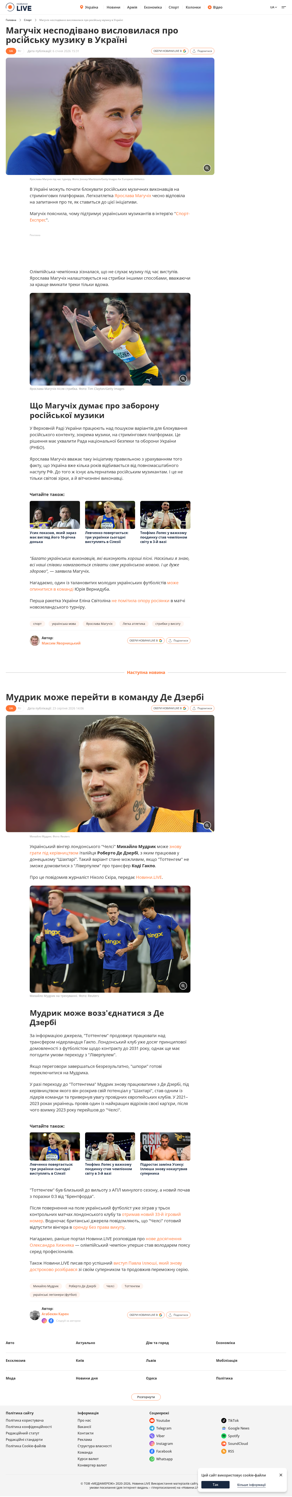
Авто (10, 1342)
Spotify (233, 1436)
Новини (113, 7)
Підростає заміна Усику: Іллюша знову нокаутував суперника (163, 1169)
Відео (218, 7)
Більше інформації (251, 1485)
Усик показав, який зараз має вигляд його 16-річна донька (53, 537)
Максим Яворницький (61, 643)
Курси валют (88, 1458)
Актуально (85, 1342)
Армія (132, 7)
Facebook (164, 1451)
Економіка (153, 7)
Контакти (86, 1433)
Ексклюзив (15, 1360)
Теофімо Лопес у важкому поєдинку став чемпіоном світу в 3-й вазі (163, 537)
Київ (80, 1360)
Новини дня (87, 1378)
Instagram (164, 1443)
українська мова (64, 624)
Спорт (174, 7)
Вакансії (84, 1426)
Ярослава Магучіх (133, 195)
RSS (231, 1451)
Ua (272, 7)
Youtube (163, 1420)
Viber (160, 1436)
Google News (238, 1428)
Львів (151, 1360)
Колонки (193, 7)
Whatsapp (164, 1459)
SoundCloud (238, 1443)
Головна (11, 20)
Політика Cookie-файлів (26, 1446)
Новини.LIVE (149, 877)
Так (215, 1484)
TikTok (233, 1420)
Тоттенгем (132, 1286)
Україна (91, 7)
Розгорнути (146, 1397)
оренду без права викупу (98, 1227)
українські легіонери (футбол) (55, 1295)
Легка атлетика (134, 624)
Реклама (85, 1439)
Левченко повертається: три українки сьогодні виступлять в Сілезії (106, 537)
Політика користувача (25, 1420)
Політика (224, 1378)
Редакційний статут (22, 1433)
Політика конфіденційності (29, 1426)
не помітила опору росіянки (141, 600)
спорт (37, 624)
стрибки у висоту (167, 624)
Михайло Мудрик (46, 1286)
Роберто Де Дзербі (82, 1286)
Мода (11, 1378)
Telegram (163, 1428)
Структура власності (95, 1446)
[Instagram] (44, 1320)
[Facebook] (51, 1320)
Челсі (110, 1286)
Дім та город (157, 1342)
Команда (85, 1452)
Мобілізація (226, 1360)
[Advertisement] (107, 248)
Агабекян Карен (55, 1314)
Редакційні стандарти (24, 1439)
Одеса (151, 1378)
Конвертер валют (92, 1465)
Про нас (84, 1420)
